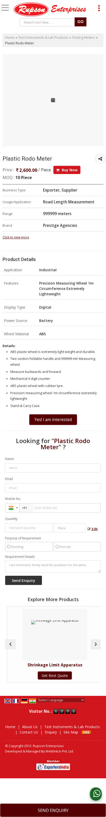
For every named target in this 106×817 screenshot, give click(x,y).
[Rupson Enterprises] (50, 9)
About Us (30, 726)
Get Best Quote (53, 675)
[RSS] (86, 732)
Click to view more (16, 237)
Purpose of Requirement (23, 538)
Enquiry (51, 732)
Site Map (71, 732)
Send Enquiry (53, 810)
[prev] (10, 644)
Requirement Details (20, 557)
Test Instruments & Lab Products (43, 37)
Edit (94, 529)
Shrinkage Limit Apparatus (53, 665)
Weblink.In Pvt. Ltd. (60, 751)
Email (9, 479)
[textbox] (48, 22)
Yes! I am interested (53, 419)
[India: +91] (12, 507)
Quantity (11, 519)
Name (9, 459)
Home (9, 37)
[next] (96, 644)
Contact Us (29, 732)
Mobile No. (13, 499)
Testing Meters (83, 37)
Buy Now (69, 169)
